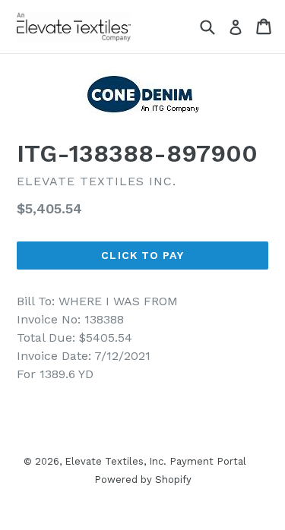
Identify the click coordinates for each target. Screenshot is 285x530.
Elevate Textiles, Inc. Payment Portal (155, 461)
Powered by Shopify (143, 479)
